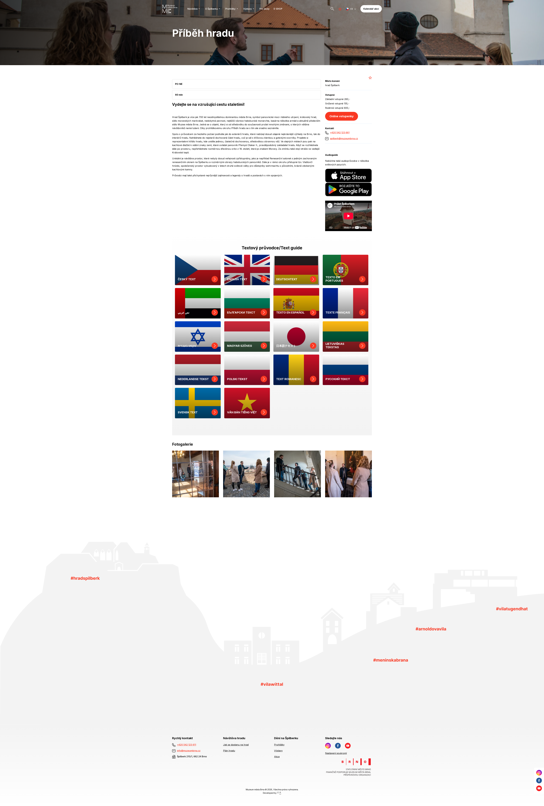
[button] (351, 9)
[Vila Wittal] (272, 684)
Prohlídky (230, 8)
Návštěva (192, 8)
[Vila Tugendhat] (512, 609)
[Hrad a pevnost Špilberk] (85, 578)
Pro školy (264, 8)
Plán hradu (229, 750)
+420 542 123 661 (339, 132)
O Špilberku (211, 8)
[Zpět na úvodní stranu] (171, 8)
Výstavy (247, 8)
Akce (277, 756)
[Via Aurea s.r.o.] (279, 792)
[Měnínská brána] (390, 660)
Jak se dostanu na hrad (236, 744)
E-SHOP (278, 8)
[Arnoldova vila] (431, 629)
